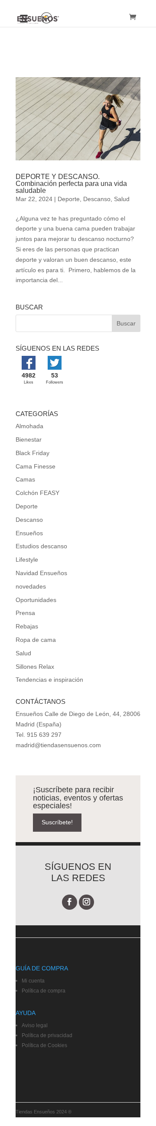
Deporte (69, 198)
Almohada (29, 426)
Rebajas (27, 626)
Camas (25, 479)
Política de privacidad (47, 1035)
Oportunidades (36, 599)
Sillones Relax (35, 666)
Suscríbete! (57, 822)
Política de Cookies (44, 1045)
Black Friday (32, 452)
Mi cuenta (33, 981)
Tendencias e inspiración (49, 679)
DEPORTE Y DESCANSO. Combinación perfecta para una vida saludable (71, 183)
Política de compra (43, 991)
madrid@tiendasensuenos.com (58, 745)
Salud (122, 198)
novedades (31, 586)
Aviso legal (35, 1025)
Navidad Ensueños (41, 573)
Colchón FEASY (37, 492)
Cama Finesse (35, 466)
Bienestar (29, 439)
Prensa (25, 612)
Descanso (96, 198)
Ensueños (29, 533)
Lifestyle (27, 559)
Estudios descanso (41, 546)
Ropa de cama (36, 639)
